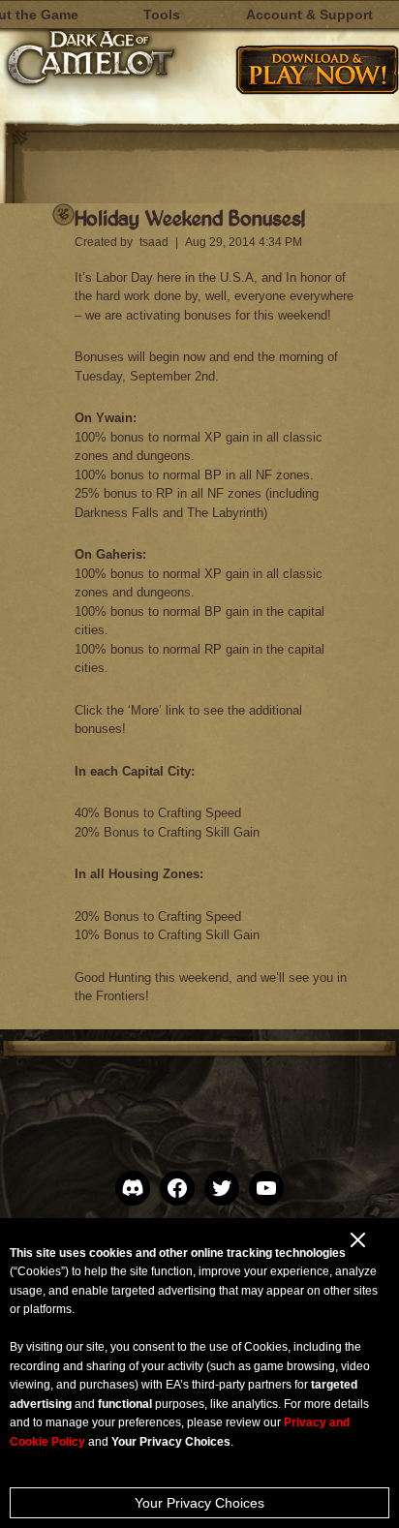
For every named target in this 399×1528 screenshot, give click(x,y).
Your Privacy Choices (199, 1503)
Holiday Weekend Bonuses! (190, 217)
